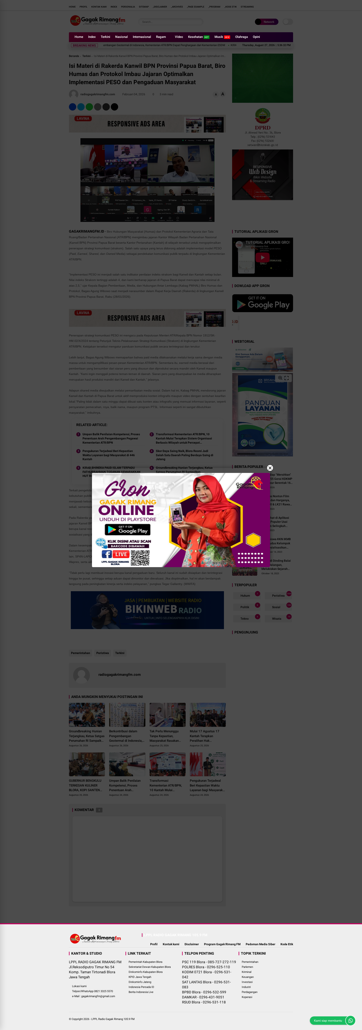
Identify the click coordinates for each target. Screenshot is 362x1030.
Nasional (121, 37)
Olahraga (241, 37)
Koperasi (247, 997)
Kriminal (246, 971)
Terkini (105, 37)
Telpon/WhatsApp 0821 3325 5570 (92, 991)
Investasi (247, 982)
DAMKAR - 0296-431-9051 (203, 997)
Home (79, 37)
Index (92, 37)
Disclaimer (192, 944)
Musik (222, 37)
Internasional (142, 37)
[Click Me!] (350, 1020)
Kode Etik (287, 944)
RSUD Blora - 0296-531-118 (204, 1002)
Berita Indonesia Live (141, 992)
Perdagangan (249, 992)
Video (179, 37)
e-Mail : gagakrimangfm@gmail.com (93, 996)
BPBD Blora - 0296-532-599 (204, 992)
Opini (256, 37)
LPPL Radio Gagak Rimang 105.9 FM (112, 1019)
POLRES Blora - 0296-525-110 (206, 967)
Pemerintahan (250, 961)
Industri (246, 987)
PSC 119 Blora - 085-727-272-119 (209, 962)
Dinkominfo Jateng (140, 982)
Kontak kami (171, 944)
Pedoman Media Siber (260, 944)
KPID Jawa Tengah (140, 976)
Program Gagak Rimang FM (222, 944)
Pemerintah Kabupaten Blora (145, 961)
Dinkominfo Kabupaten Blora (146, 971)
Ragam (161, 37)
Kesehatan (198, 37)
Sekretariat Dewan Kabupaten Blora (150, 966)
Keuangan (248, 976)
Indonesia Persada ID (141, 987)
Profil (154, 944)
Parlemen (247, 966)
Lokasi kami (79, 986)
